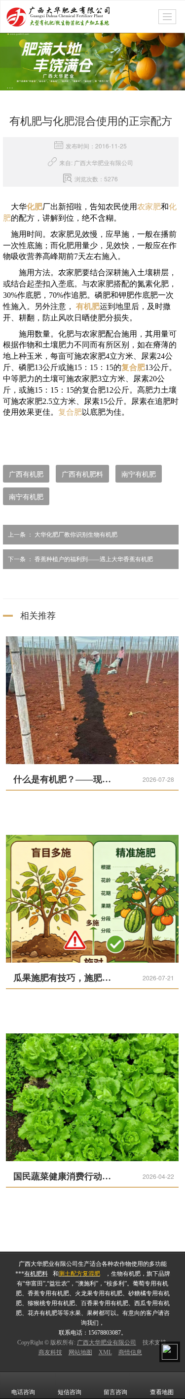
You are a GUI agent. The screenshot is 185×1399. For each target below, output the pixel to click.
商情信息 (130, 1352)
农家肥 (149, 206)
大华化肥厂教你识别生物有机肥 (62, 534)
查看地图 (162, 1392)
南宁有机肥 (138, 474)
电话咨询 (23, 1392)
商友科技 (50, 1352)
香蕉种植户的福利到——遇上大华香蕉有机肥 (80, 559)
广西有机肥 (26, 474)
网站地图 (80, 1352)
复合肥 (70, 412)
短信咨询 (69, 1392)
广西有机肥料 (82, 474)
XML (105, 1352)
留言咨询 (115, 1392)
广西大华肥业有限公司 (106, 1342)
